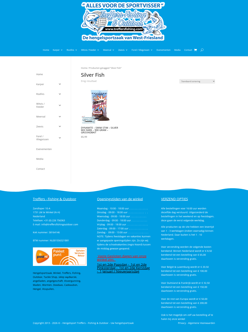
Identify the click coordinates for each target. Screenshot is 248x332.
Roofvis (70, 49)
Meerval (107, 49)
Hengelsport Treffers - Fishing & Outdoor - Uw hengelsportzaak (98, 323)
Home (46, 49)
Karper (56, 49)
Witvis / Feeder (88, 49)
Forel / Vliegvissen (140, 49)
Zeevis (121, 49)
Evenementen (164, 49)
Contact (188, 49)
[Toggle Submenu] (60, 84)
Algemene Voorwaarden (201, 323)
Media (177, 49)
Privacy (182, 323)
